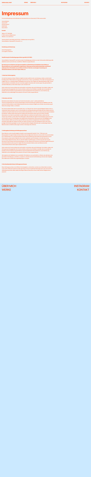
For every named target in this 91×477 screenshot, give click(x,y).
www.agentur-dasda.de (7, 51)
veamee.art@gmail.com (10, 35)
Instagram (64, 2)
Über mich (33, 2)
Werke (26, 2)
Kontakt (86, 2)
